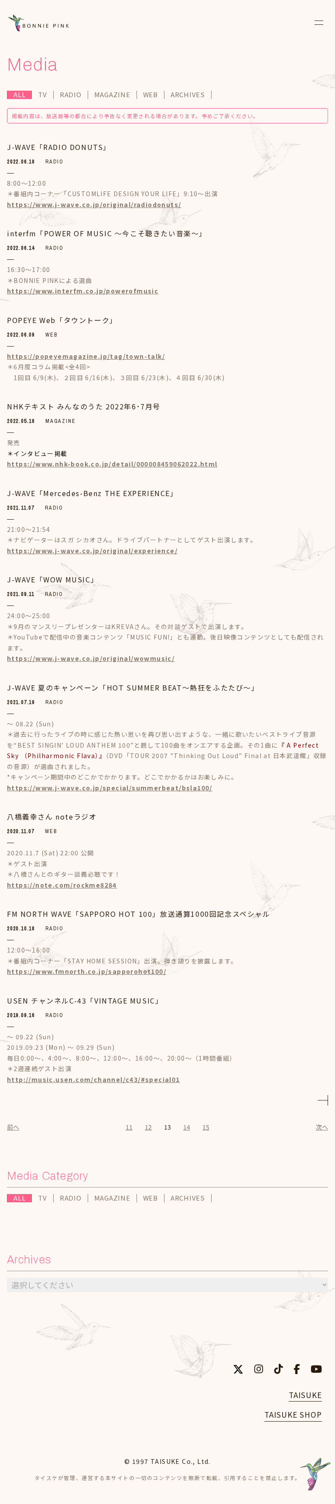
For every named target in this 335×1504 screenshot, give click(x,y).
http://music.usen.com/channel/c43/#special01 (93, 1079)
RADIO (71, 95)
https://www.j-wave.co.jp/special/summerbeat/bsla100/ (109, 787)
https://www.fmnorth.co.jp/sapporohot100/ (86, 971)
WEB (150, 95)
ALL (19, 95)
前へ (13, 1127)
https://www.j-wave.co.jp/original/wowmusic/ (90, 658)
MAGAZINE (112, 95)
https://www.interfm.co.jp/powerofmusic (82, 290)
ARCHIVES (188, 95)
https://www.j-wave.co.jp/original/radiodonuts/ (94, 204)
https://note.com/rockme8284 (62, 885)
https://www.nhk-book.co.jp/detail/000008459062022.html (112, 463)
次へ (322, 1127)
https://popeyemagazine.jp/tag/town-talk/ (86, 356)
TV (42, 95)
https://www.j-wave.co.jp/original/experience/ (92, 550)
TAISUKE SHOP (293, 1414)
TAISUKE (305, 1394)
